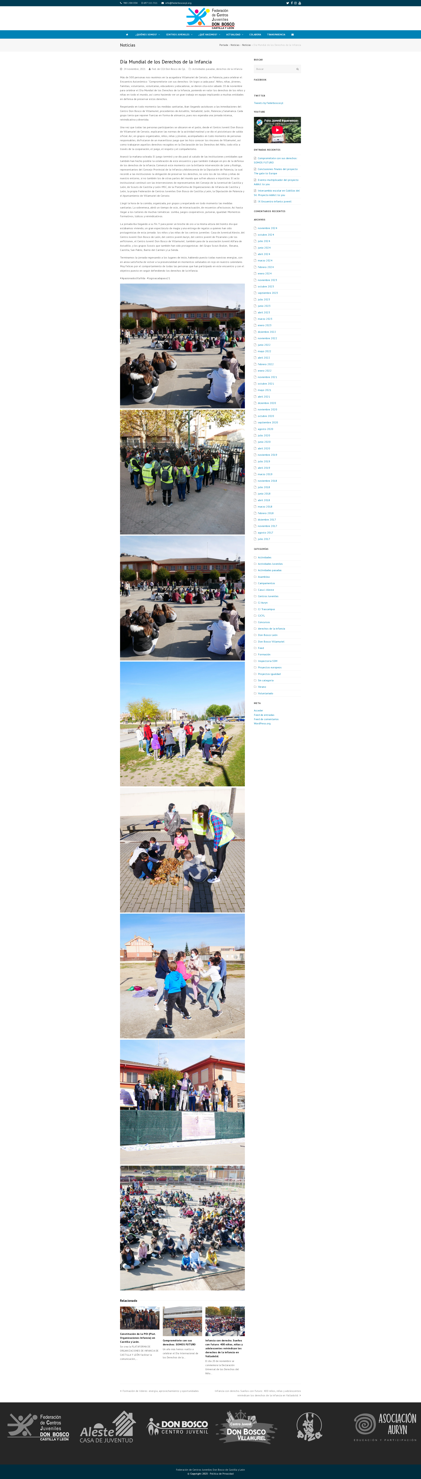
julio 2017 (264, 539)
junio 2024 (264, 247)
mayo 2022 (264, 351)
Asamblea (264, 576)
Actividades (265, 557)
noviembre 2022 (267, 338)
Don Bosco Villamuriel (271, 641)
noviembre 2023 (267, 280)
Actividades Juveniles (270, 563)
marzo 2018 (265, 506)
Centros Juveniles (268, 596)
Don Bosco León (267, 635)
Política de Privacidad (222, 1473)
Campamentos (266, 583)
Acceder (258, 710)
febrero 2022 (266, 364)
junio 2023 (264, 305)
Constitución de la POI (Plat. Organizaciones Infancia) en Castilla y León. (138, 1337)
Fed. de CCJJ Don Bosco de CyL (169, 69)
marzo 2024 (265, 260)
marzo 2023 (265, 318)
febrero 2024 (266, 267)
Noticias (235, 45)
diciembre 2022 (267, 331)
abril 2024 (264, 254)
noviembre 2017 (267, 526)
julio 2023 (264, 299)
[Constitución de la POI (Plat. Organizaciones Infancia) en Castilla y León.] (140, 1318)
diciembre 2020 (267, 403)
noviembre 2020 (267, 409)
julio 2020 (264, 435)
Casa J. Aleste (266, 589)
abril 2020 (264, 448)
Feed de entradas (264, 714)
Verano (262, 686)
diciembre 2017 (267, 519)
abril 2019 (264, 467)
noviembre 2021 (267, 377)
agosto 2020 (265, 429)
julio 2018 (264, 487)
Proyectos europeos (270, 667)
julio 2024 (264, 241)
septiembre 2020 (268, 422)
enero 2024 (265, 273)
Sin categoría (266, 680)
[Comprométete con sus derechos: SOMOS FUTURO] (182, 1321)
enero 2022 (265, 370)
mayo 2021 (264, 390)
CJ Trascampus (266, 609)
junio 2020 (264, 441)
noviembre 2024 (267, 228)
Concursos (264, 622)
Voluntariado (265, 693)
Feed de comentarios (266, 719)
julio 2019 (264, 461)
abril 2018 (264, 500)
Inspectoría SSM (267, 661)
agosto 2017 (265, 532)
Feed (261, 648)
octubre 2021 (266, 383)
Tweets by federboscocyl (268, 103)
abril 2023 (264, 312)
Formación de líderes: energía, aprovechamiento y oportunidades (160, 1391)
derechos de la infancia (229, 69)
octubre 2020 (266, 416)
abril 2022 (264, 357)
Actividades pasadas (203, 69)
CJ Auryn (263, 602)
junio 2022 (264, 344)
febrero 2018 (266, 513)
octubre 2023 (266, 286)
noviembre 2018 (267, 480)
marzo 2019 (265, 474)
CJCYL (261, 615)
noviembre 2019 (267, 454)
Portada (224, 45)
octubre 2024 (266, 234)
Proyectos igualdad (269, 674)
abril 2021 (264, 396)
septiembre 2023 (268, 292)
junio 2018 (264, 493)
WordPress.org (262, 723)
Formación (264, 654)
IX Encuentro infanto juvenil (274, 201)
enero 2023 (265, 325)
